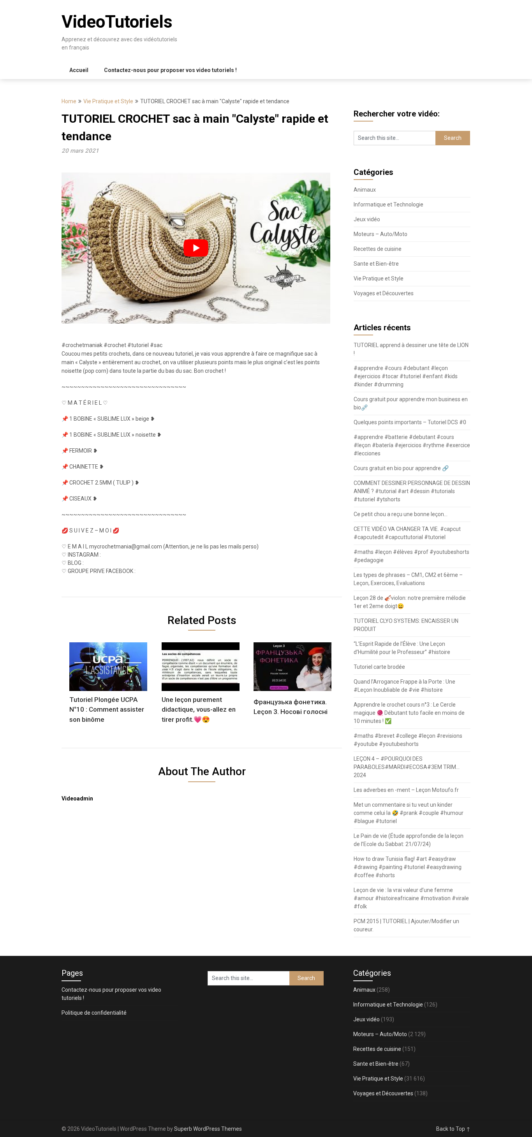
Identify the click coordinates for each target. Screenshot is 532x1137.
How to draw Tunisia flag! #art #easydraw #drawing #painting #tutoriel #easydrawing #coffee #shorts (408, 867)
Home (69, 101)
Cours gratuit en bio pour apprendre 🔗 (401, 468)
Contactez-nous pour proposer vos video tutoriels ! (170, 70)
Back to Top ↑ (453, 1129)
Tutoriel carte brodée (379, 667)
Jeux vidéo (367, 219)
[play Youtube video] (196, 248)
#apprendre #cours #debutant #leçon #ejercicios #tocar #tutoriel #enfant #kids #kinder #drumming (406, 376)
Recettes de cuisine (378, 249)
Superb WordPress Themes (208, 1129)
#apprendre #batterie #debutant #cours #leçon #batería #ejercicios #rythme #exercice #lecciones (412, 445)
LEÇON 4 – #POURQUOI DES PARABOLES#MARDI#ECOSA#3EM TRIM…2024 (407, 767)
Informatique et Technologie (388, 204)
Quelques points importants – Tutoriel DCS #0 (410, 422)
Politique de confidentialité (94, 1013)
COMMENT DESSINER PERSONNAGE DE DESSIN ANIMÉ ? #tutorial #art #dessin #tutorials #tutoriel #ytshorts (412, 491)
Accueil (78, 70)
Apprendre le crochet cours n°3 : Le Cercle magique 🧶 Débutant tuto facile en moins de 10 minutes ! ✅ (409, 713)
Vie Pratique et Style (108, 101)
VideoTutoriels (117, 22)
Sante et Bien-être (376, 264)
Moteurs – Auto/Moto (380, 234)
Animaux (365, 190)
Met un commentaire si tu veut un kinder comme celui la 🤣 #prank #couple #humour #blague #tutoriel (408, 813)
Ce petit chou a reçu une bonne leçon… (400, 514)
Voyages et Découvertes (384, 293)
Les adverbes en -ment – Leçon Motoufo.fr (406, 790)
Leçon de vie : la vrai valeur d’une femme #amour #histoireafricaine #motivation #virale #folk (411, 898)
